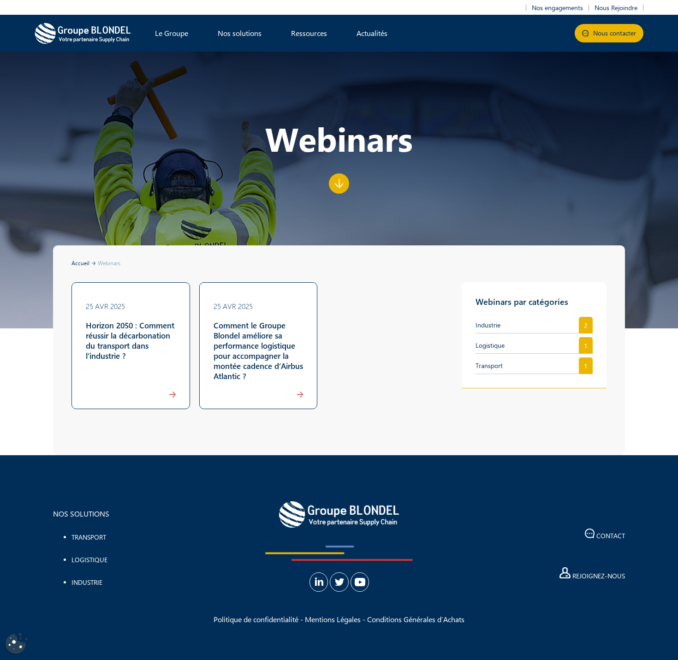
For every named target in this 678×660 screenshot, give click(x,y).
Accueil (80, 263)
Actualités (372, 33)
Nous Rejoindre (616, 8)
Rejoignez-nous (598, 575)
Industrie (488, 325)
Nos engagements (557, 8)
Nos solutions (240, 33)
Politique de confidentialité (256, 619)
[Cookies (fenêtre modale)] (16, 644)
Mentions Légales (333, 619)
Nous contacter (613, 33)
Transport (489, 365)
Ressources (309, 33)
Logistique (490, 345)
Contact (610, 535)
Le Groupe (171, 33)
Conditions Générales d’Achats (415, 619)
